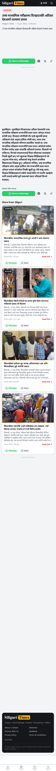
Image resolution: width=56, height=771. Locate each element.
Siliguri (7, 10)
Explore (21, 769)
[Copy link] (51, 61)
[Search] (51, 3)
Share (26, 263)
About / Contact (11, 727)
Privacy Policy (10, 735)
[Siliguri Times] (13, 3)
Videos (35, 769)
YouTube (8, 739)
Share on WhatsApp (20, 61)
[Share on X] (45, 61)
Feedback (33, 731)
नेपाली (45, 3)
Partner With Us (11, 731)
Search (48, 769)
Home (8, 769)
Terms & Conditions (37, 735)
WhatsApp (13, 263)
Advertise (33, 727)
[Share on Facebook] (38, 61)
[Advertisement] (28, 97)
